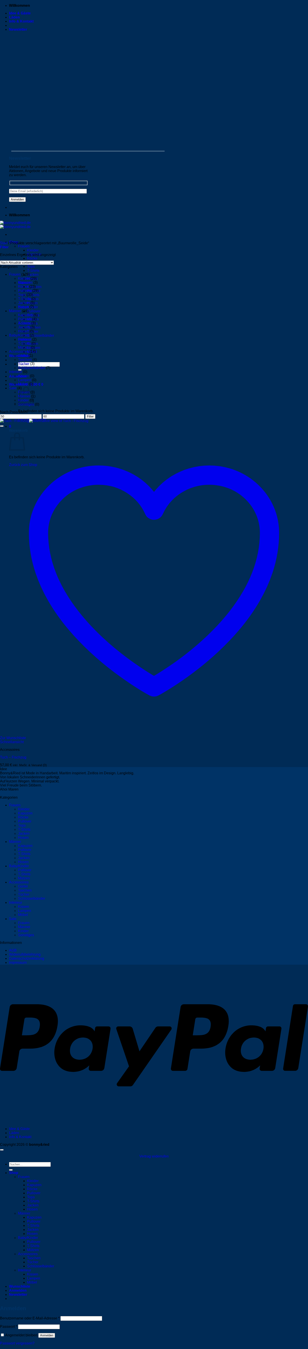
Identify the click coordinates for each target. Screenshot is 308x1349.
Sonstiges (26, 935)
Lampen (24, 380)
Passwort (8, 1326)
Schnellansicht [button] (12, 742)
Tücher (23, 364)
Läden (14, 17)
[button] (18, 29)
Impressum (18, 962)
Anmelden (46, 1335)
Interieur (15, 372)
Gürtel (23, 355)
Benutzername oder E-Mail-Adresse (30, 1318)
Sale (12, 388)
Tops (31, 266)
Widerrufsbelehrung (25, 954)
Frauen (24, 246)
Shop (13, 1173)
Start (3, 243)
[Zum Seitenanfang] (2, 1150)
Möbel (23, 384)
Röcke (32, 258)
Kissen (23, 376)
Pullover (33, 311)
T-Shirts (33, 270)
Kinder (23, 931)
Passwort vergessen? (17, 1343)
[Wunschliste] (2, 426)
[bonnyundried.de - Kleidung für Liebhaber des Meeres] (15, 225)
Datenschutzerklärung (26, 958)
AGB (13, 950)
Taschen (25, 360)
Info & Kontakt (21, 21)
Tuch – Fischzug (13, 757)
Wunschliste (19, 1286)
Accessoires (19, 351)
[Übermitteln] (11, 1170)
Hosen (23, 307)
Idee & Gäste (20, 13)
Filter (90, 416)
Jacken (33, 275)
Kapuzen (25, 282)
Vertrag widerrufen (154, 1156)
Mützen (24, 347)
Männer (15, 311)
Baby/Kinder (19, 335)
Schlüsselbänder (40, 335)
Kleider (33, 250)
